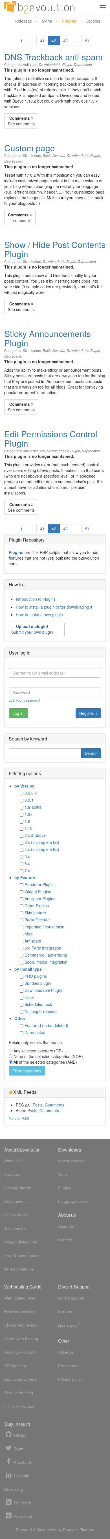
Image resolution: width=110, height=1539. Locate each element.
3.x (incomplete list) (42, 842)
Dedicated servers (20, 1379)
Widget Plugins (38, 891)
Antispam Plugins (40, 898)
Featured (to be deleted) (46, 1025)
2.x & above (35, 835)
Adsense (66, 1352)
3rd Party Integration (43, 948)
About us (66, 1226)
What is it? (13, 1161)
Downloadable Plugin (55, 64)
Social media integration (46, 962)
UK (15, 1406)
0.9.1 (29, 800)
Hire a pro (68, 1325)
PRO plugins (36, 976)
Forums (65, 1311)
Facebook (22, 1462)
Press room (68, 1365)
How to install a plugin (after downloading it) (55, 607)
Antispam (30, 64)
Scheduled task (38, 1004)
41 (42, 40)
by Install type (28, 969)
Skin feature (32, 155)
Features (12, 1174)
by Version (24, 786)
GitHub (20, 1435)
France (27, 1406)
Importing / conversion (44, 927)
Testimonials (15, 1228)
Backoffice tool (54, 155)
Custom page (29, 148)
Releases (23, 21)
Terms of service (19, 1269)
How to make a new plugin (39, 614)
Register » (88, 713)
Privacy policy (70, 1379)
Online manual (71, 1298)
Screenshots (15, 1201)
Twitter (19, 1449)
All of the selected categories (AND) (45, 1062)
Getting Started (17, 1188)
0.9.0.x (31, 793)
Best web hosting (19, 1311)
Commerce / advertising (46, 955)
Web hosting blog (19, 1298)
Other (19, 1018)
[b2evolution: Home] (39, 7)
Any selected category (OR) (38, 1051)
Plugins (69, 21)
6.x (27, 863)
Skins (47, 21)
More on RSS (19, 1118)
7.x (27, 870)
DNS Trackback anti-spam (53, 57)
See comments (21, 121)
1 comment (19, 217)
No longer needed (41, 1011)
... (31, 40)
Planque (87, 1529)
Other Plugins (37, 905)
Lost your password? (24, 700)
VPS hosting (15, 1365)
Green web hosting (21, 1338)
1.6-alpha (33, 807)
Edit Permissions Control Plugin (50, 438)
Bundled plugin (38, 983)
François (70, 1529)
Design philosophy (20, 1242)
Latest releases (71, 1161)
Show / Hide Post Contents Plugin (54, 249)
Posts (38, 1105)
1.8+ (28, 814)
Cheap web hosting (21, 1325)
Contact (65, 1240)
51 (87, 40)
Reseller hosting (18, 1393)
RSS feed (22, 1503)
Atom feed (22, 1516)
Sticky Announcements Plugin (47, 338)
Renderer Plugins (40, 884)
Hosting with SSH (19, 1352)
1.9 (27, 821)
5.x (27, 856)
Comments (54, 1105)
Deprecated (83, 64)
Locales (93, 21)
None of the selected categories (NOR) (48, 1056)
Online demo (15, 1215)
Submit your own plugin (32, 629)
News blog (13, 1489)
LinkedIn (21, 1476)
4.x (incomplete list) (42, 849)
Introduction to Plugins (36, 599)
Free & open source (22, 1255)
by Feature (24, 877)
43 (65, 40)
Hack (29, 997)
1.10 (28, 828)
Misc (29, 934)
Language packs (73, 1201)
